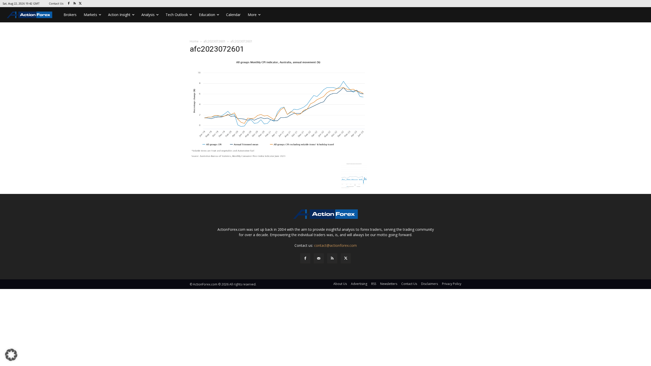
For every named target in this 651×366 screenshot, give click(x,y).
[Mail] (319, 258)
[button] (11, 355)
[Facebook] (69, 4)
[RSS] (75, 4)
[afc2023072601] (278, 109)
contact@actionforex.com (335, 245)
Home (194, 41)
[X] (80, 4)
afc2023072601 (214, 41)
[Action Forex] (29, 14)
